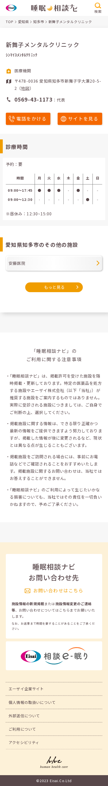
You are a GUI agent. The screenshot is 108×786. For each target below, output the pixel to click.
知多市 (38, 21)
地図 (25, 88)
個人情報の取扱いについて (32, 702)
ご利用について (22, 729)
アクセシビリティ (24, 742)
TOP (10, 21)
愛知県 (23, 21)
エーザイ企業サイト (26, 688)
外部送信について (24, 715)
